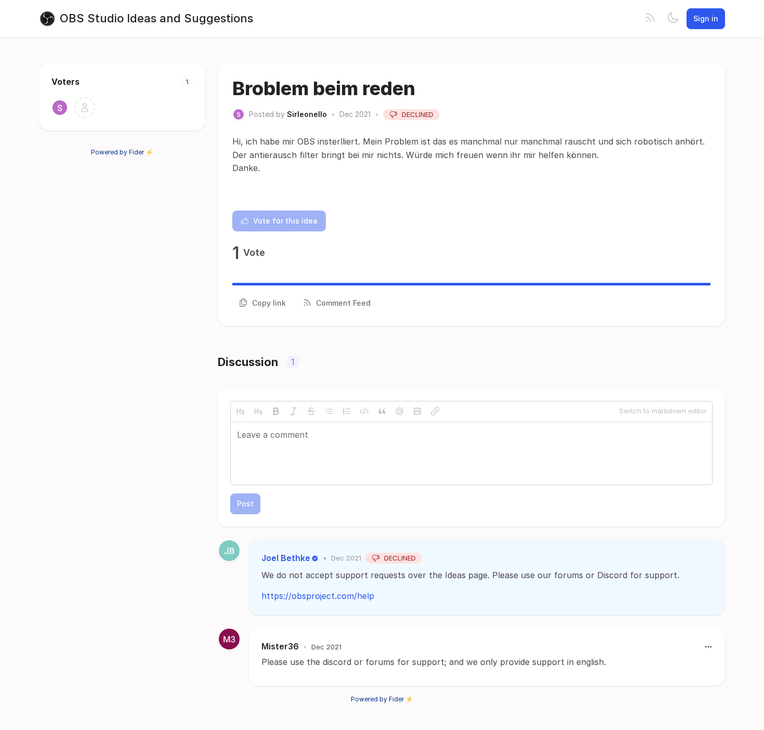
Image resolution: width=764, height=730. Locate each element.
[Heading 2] (240, 411)
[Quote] (382, 411)
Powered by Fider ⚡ (122, 152)
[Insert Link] (435, 411)
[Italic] (293, 411)
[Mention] (399, 411)
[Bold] (276, 411)
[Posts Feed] (650, 19)
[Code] (364, 411)
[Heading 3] (258, 411)
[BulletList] (329, 411)
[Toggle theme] (673, 19)
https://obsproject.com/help (317, 596)
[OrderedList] (346, 411)
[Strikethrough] (311, 411)
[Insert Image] (417, 411)
